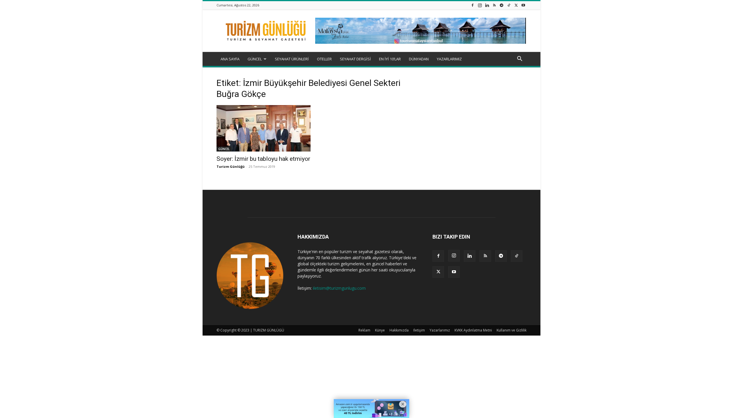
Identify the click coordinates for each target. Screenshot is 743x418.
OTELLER (324, 59)
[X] (516, 5)
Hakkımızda (399, 330)
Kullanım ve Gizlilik (511, 330)
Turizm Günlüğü (231, 166)
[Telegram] (501, 5)
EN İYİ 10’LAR (390, 59)
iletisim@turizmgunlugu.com (339, 288)
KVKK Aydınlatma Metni (473, 330)
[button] (519, 59)
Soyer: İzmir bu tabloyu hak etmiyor (263, 158)
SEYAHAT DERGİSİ (355, 59)
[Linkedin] (487, 5)
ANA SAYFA (230, 59)
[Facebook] (472, 5)
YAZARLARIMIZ (449, 59)
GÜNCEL (255, 59)
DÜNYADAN (419, 59)
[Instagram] (480, 5)
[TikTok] (509, 5)
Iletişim (419, 330)
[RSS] (494, 5)
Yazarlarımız (440, 330)
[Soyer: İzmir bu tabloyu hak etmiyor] (264, 128)
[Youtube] (523, 5)
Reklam (364, 330)
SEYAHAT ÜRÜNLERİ (292, 59)
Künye (380, 330)
